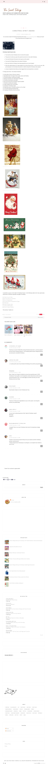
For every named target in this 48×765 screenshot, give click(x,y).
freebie (32, 709)
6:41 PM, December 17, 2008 (14, 437)
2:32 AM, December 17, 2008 (14, 387)
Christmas (7, 707)
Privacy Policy (8, 743)
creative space (15, 709)
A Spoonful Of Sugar (15, 346)
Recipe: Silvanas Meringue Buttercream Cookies (20, 558)
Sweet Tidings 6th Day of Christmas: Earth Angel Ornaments (22, 564)
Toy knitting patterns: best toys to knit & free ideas (15, 622)
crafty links (34, 707)
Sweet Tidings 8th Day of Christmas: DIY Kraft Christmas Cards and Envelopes (26, 540)
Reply (41, 354)
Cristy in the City (9, 612)
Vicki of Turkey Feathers (9, 307)
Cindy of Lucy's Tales (8, 297)
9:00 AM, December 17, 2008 (14, 425)
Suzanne (11, 397)
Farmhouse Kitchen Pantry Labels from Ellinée (19, 577)
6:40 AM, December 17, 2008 (14, 398)
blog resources (13, 707)
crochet (21, 709)
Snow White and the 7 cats (28, 335)
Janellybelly (12, 409)
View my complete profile (15, 502)
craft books (23, 707)
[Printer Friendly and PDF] (9, 480)
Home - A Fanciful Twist (11, 625)
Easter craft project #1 (9, 334)
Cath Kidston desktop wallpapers (16, 583)
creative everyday (8, 709)
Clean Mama (8, 607)
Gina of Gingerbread (8, 300)
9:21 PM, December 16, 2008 (14, 347)
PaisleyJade (12, 386)
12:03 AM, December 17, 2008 (15, 372)
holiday (9, 314)
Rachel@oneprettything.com (17, 423)
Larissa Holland (13, 360)
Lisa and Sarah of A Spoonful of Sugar (12, 301)
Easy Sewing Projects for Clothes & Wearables (15, 617)
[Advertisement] (24, 24)
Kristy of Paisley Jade (8, 304)
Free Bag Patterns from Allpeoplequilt (17, 570)
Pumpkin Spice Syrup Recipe (11, 599)
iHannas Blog (9, 630)
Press (6, 746)
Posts (7, 728)
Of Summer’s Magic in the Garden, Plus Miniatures (15, 626)
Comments (8, 730)
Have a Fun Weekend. (10, 604)
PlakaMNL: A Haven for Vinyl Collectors (13, 613)
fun (6, 314)
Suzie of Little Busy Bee (31, 36)
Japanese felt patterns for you (16, 546)
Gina (10, 435)
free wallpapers (27, 709)
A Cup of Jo (8, 603)
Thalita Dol (6, 302)
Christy (19, 34)
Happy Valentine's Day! (18, 334)
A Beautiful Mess (9, 598)
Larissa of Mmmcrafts (8, 305)
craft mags (29, 707)
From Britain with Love (11, 621)
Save (41, 314)
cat (18, 707)
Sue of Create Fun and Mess (10, 298)
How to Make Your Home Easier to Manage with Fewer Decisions (18, 608)
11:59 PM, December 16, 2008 (15, 361)
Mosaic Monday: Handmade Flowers (17, 552)
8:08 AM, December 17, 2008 (14, 411)
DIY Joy (7, 616)
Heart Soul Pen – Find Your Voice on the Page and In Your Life (18, 631)
